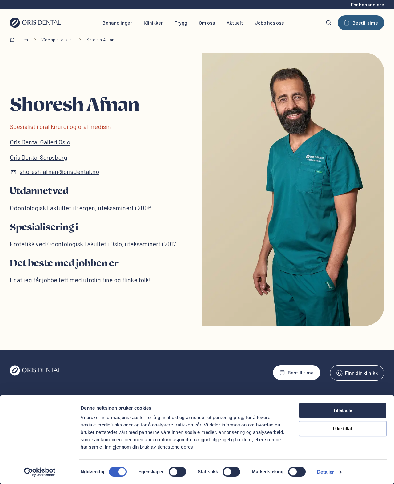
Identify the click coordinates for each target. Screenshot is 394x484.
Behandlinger (117, 23)
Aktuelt (235, 23)
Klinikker (153, 23)
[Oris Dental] (35, 374)
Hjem (23, 39)
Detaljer (325, 471)
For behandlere (367, 4)
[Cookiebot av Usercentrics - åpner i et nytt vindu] (40, 472)
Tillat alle (342, 410)
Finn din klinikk (361, 373)
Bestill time (365, 23)
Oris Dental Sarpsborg (38, 157)
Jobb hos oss (269, 23)
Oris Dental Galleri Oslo (40, 142)
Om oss (207, 23)
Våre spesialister (57, 39)
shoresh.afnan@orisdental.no (59, 171)
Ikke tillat (342, 428)
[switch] (177, 472)
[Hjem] (35, 23)
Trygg (181, 23)
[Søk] (328, 22)
